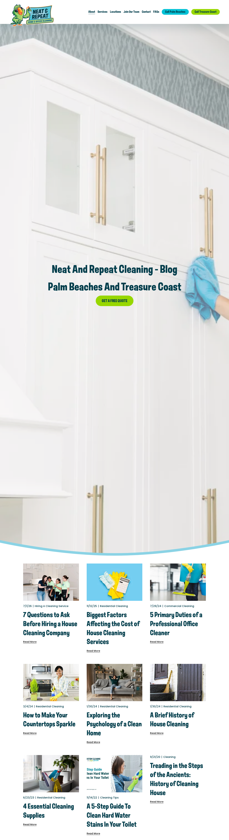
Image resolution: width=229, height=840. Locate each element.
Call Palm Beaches (175, 12)
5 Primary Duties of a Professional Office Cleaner (176, 624)
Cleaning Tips (109, 798)
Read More (30, 641)
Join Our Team (131, 12)
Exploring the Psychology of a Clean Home (114, 724)
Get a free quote (114, 301)
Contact (146, 12)
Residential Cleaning (114, 606)
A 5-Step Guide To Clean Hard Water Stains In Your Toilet (111, 815)
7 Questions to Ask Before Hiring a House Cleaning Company (50, 624)
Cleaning (169, 757)
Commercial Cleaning (179, 606)
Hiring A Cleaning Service (51, 606)
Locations (115, 12)
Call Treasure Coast (205, 12)
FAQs (156, 12)
